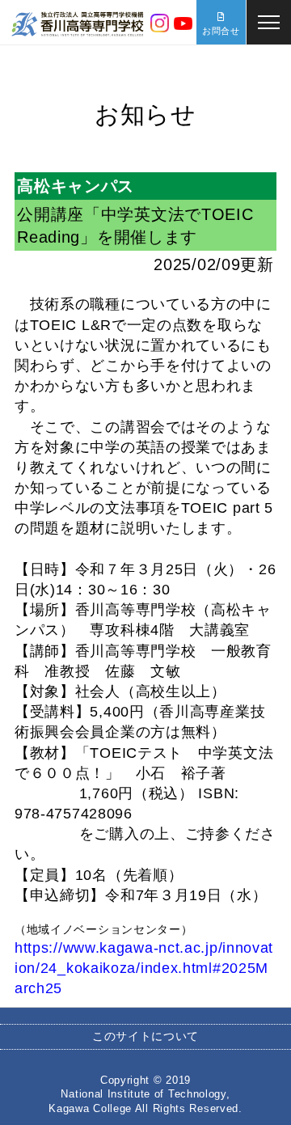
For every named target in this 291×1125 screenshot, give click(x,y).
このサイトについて (145, 1036)
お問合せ (221, 31)
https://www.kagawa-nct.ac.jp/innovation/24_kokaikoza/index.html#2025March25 (144, 968)
